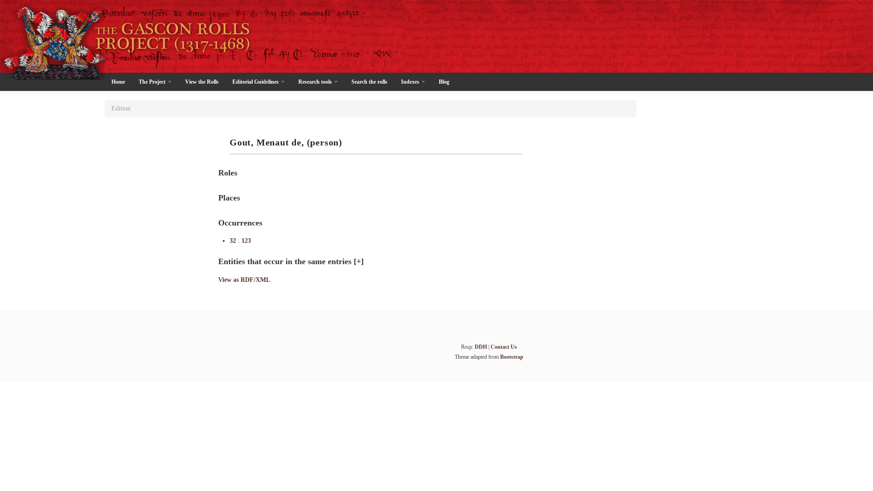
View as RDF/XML (244, 279)
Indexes (411, 82)
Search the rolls (369, 82)
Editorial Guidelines (256, 82)
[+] (359, 261)
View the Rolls (202, 82)
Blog (444, 82)
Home (118, 82)
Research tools (315, 82)
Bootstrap (511, 357)
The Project (153, 82)
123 (246, 240)
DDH (481, 347)
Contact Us (504, 347)
